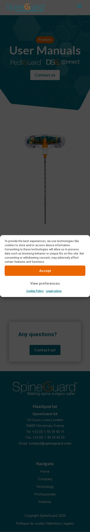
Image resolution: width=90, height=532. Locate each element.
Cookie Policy (35, 291)
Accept (45, 271)
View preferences (45, 283)
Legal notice (54, 291)
